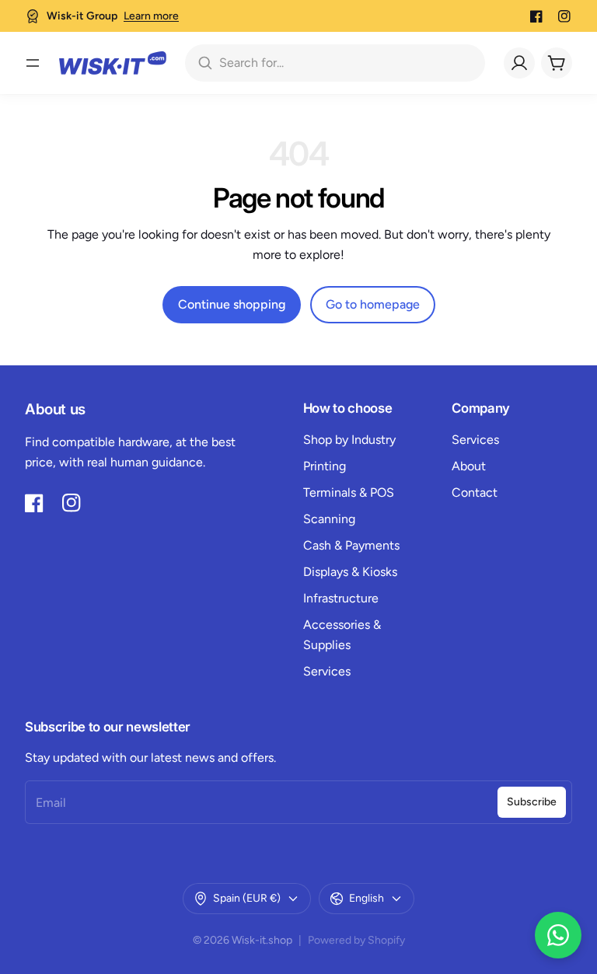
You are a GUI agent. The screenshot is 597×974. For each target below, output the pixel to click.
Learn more (151, 16)
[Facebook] (536, 16)
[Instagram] (564, 16)
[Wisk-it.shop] (112, 63)
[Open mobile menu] (32, 63)
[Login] (519, 63)
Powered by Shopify (356, 940)
